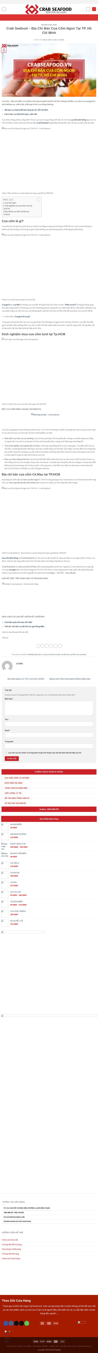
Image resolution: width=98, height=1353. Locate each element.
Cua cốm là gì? (10, 203)
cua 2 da (51, 654)
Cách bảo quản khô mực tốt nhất (18, 622)
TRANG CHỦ (11, 1346)
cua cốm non (65, 654)
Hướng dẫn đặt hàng (10, 1254)
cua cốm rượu (74, 654)
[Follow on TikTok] (16, 1323)
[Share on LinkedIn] (60, 646)
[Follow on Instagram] (48, 2)
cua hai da (82, 654)
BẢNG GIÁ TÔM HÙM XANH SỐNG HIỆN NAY (70, 679)
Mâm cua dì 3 (70, 304)
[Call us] (26, 1323)
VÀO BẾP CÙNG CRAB (68, 1346)
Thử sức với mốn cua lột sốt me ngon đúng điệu (24, 626)
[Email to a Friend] (51, 646)
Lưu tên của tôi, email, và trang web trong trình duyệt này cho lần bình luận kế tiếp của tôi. (44, 753)
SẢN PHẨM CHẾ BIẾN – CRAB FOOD (46, 1346)
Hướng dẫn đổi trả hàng (12, 1244)
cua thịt (16, 304)
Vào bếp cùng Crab (49, 25)
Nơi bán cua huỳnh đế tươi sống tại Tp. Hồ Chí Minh (26, 110)
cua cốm (57, 654)
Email (7, 730)
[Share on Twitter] (47, 646)
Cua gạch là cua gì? (22, 316)
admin (61, 40)
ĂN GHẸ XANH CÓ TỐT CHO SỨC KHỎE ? (26, 679)
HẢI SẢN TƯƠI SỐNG (24, 1346)
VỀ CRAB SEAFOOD (84, 1346)
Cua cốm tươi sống (10, 558)
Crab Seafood (42, 123)
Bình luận (9, 699)
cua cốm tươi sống (78, 120)
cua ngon (12, 569)
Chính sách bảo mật (10, 1240)
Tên (7, 719)
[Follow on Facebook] (45, 2)
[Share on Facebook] (42, 646)
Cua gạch (6, 304)
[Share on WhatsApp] (38, 646)
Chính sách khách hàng (11, 1258)
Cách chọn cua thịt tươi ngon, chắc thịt (20, 114)
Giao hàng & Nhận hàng (11, 1249)
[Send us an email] (52, 2)
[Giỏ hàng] (94, 9)
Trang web (9, 741)
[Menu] (4, 9)
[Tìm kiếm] (88, 9)
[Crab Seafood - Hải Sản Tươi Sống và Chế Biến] (49, 9)
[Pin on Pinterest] (55, 646)
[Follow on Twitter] (50, 2)
